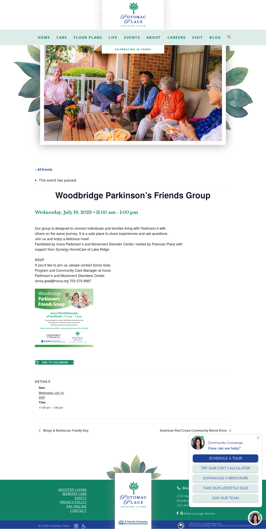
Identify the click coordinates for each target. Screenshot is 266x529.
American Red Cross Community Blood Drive (193, 430)
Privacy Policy (73, 502)
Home (44, 37)
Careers (176, 37)
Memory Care (75, 494)
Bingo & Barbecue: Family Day (65, 430)
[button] (229, 37)
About (153, 37)
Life (113, 37)
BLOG (215, 37)
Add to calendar (55, 362)
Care (61, 37)
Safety (81, 498)
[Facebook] (178, 513)
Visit (197, 37)
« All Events (43, 169)
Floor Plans (88, 37)
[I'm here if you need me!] (255, 518)
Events (132, 37)
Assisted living (72, 490)
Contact (78, 511)
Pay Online (76, 506)
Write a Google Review (199, 513)
